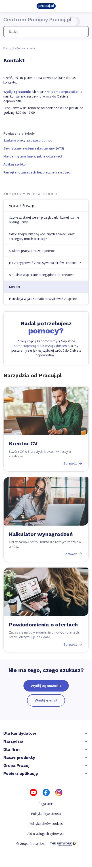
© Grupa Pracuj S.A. (30, 843)
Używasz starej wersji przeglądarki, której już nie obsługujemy (44, 219)
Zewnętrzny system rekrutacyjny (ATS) (33, 148)
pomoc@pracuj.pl (26, 346)
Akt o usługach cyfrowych (46, 833)
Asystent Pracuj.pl (22, 205)
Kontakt (14, 287)
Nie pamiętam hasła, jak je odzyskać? (32, 156)
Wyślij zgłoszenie (46, 686)
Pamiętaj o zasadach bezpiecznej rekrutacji (37, 172)
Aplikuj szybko (14, 164)
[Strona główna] (46, 5)
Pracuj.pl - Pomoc (14, 48)
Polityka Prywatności (46, 813)
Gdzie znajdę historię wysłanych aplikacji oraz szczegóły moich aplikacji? (42, 236)
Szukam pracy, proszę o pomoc (27, 140)
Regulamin (46, 803)
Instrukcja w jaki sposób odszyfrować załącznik (43, 299)
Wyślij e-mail (46, 700)
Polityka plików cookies (46, 823)
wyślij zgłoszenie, (57, 346)
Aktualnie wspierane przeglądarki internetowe (41, 275)
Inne (32, 48)
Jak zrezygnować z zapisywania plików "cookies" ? (45, 263)
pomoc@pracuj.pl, (65, 92)
